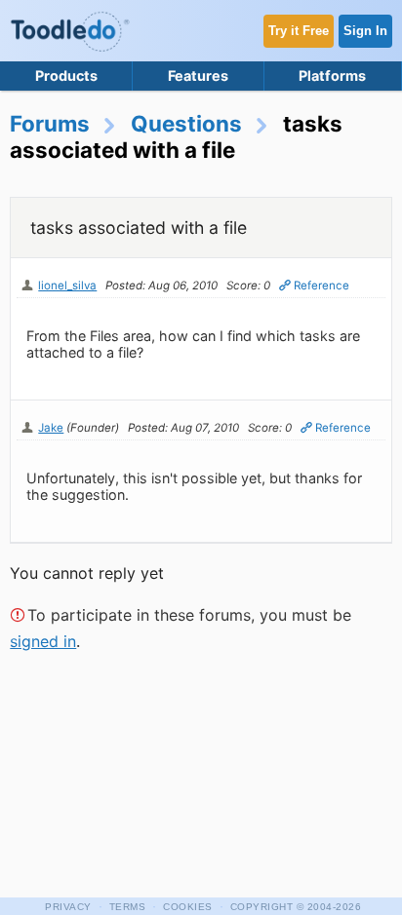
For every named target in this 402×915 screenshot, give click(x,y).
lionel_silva (67, 285)
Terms (127, 906)
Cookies (188, 906)
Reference (321, 285)
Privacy (68, 906)
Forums (50, 123)
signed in (43, 641)
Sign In (365, 30)
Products (66, 75)
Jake (50, 428)
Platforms (332, 75)
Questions (186, 123)
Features (198, 75)
